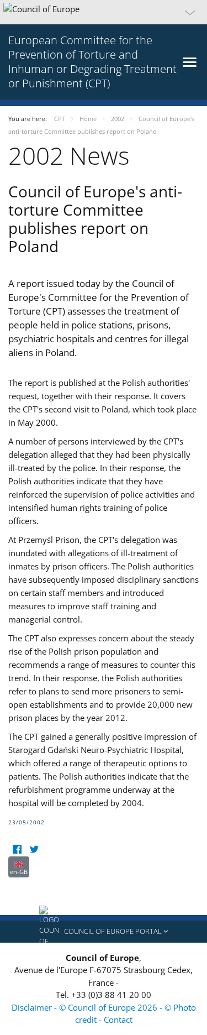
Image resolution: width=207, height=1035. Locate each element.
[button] (103, 12)
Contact (118, 1019)
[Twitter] (34, 849)
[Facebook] (16, 849)
